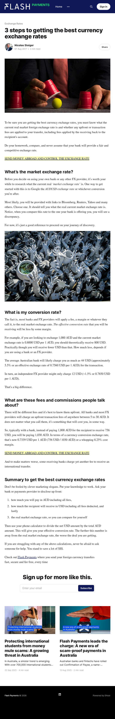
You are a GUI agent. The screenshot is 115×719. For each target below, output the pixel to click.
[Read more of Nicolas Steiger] (9, 47)
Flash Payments (27, 557)
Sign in (103, 6)
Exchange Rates (14, 23)
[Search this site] (91, 6)
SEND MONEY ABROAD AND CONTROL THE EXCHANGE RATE (47, 159)
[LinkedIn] (60, 694)
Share (105, 47)
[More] (68, 6)
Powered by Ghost (101, 695)
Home (58, 6)
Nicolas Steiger (24, 45)
